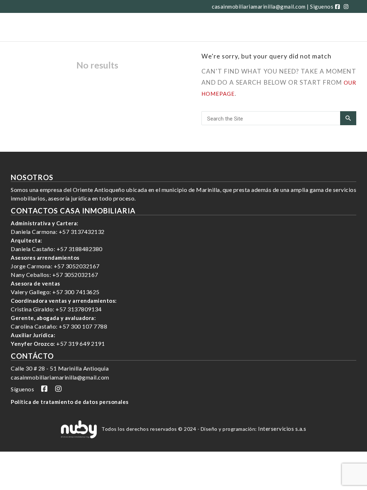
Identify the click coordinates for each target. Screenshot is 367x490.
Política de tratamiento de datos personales (70, 402)
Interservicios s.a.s (282, 428)
